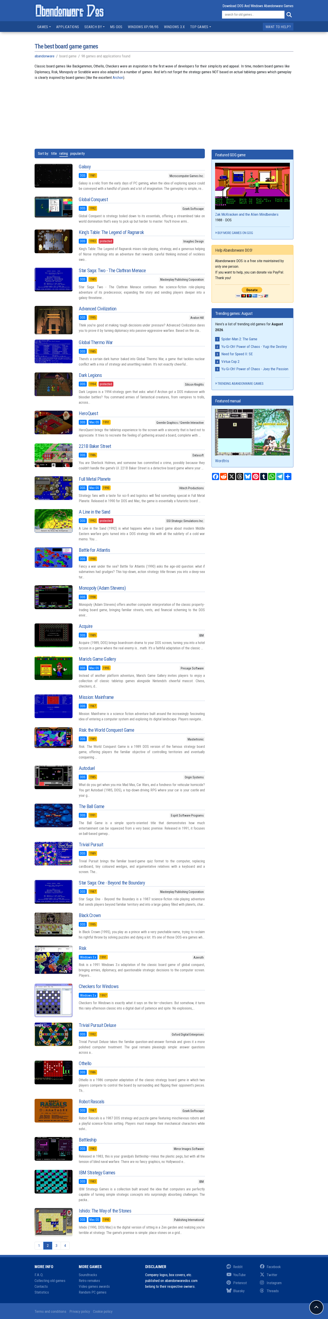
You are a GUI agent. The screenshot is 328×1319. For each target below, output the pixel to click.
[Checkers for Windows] (53, 1000)
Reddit (238, 1267)
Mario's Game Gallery (97, 659)
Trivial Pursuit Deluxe (97, 1025)
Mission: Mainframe (96, 697)
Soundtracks (88, 1275)
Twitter (272, 1275)
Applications (67, 27)
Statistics (42, 1292)
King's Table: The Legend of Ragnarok (111, 232)
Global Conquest (93, 199)
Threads (273, 1291)
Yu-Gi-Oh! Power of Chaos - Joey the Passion (254, 369)
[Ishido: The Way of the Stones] (53, 1222)
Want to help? (278, 27)
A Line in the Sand (94, 512)
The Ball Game (91, 806)
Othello (85, 1063)
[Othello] (53, 1072)
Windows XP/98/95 (143, 27)
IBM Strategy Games (97, 1172)
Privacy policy (79, 1311)
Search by (93, 27)
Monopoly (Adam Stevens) (102, 588)
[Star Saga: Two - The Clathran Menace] (53, 279)
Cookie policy (102, 1311)
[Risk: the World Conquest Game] (53, 737)
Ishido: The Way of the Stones (105, 1211)
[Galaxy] (53, 176)
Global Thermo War (96, 342)
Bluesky (239, 1291)
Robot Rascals (91, 1101)
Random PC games (92, 1292)
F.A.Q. (39, 1275)
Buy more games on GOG (235, 233)
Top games (199, 27)
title (54, 153)
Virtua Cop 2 (230, 361)
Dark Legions (90, 375)
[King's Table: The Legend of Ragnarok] (53, 241)
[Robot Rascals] (53, 1111)
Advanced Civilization (97, 308)
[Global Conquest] (53, 207)
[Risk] (53, 959)
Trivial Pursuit (91, 844)
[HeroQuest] (53, 422)
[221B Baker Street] (53, 455)
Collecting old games (50, 1280)
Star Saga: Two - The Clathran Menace (112, 270)
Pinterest (240, 1283)
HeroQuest (88, 413)
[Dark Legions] (53, 384)
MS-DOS (116, 27)
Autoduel (87, 768)
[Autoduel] (53, 777)
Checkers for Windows (98, 986)
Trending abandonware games (241, 384)
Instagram (274, 1283)
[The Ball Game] (53, 815)
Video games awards (94, 1286)
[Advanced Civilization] (53, 320)
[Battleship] (53, 1149)
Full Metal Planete (94, 479)
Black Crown (90, 915)
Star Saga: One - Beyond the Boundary (112, 883)
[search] (288, 14)
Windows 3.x (174, 27)
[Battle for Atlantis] (53, 557)
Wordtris (222, 460)
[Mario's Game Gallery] (53, 668)
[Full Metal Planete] (53, 488)
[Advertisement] (164, 112)
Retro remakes (89, 1280)
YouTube (239, 1275)
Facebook (274, 1267)
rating (63, 153)
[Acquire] (53, 635)
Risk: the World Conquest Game (106, 730)
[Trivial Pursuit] (53, 853)
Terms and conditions (50, 1311)
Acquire (85, 626)
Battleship (87, 1140)
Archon (118, 77)
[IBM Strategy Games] (53, 1182)
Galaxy (85, 166)
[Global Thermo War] (53, 351)
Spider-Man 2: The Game (239, 339)
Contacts (41, 1286)
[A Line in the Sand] (53, 521)
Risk (82, 948)
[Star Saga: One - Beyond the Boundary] (53, 892)
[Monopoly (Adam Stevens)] (53, 597)
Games (42, 27)
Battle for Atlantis (94, 550)
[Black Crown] (53, 924)
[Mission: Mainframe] (53, 706)
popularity (77, 153)
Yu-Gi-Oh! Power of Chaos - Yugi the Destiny (254, 346)
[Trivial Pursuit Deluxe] (53, 1034)
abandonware (44, 56)
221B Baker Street (95, 446)
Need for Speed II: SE (237, 354)
